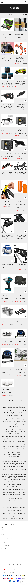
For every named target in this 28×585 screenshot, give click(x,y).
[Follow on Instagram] (9, 564)
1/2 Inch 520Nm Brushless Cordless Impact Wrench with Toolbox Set (7, 297)
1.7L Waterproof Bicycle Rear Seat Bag (7, 237)
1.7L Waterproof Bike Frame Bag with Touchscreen (20, 237)
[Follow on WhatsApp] (24, 564)
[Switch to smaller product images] (26, 14)
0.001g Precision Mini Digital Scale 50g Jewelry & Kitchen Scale (7, 35)
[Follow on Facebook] (2, 564)
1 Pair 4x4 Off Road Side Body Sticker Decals (21, 83)
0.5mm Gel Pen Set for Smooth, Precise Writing (7, 59)
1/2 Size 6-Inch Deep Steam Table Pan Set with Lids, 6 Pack (7, 321)
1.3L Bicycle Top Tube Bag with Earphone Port (20, 155)
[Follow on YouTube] (13, 564)
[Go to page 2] (21, 400)
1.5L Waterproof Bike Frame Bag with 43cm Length (20, 174)
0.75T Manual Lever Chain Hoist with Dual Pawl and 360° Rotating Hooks (21, 59)
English (20, 569)
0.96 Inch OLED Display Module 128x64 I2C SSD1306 (7, 83)
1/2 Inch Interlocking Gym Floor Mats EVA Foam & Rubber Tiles (21, 297)
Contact (3, 532)
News (2, 529)
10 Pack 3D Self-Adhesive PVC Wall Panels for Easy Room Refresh (21, 371)
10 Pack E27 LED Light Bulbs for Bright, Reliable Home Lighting (7, 391)
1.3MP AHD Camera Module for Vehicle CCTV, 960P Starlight (7, 174)
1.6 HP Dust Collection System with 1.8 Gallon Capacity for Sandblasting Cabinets (21, 205)
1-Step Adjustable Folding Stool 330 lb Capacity (7, 131)
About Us (3, 534)
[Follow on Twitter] (6, 564)
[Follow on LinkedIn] (21, 564)
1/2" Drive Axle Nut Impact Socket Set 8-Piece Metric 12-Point (21, 322)
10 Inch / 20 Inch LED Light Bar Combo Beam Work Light (21, 342)
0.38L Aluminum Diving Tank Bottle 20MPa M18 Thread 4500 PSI (21, 35)
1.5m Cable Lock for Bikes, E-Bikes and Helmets (7, 203)
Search (2, 527)
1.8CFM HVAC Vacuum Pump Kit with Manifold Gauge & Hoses (7, 267)
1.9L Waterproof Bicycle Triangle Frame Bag (21, 266)
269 (18, 400)
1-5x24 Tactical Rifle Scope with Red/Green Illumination (21, 107)
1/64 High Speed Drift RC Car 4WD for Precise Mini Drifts (7, 342)
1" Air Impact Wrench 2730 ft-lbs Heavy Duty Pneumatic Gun (7, 107)
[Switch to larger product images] (23, 14)
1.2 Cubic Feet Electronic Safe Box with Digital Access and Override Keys (20, 131)
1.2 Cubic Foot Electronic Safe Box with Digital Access (7, 155)
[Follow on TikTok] (17, 564)
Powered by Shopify (20, 572)
